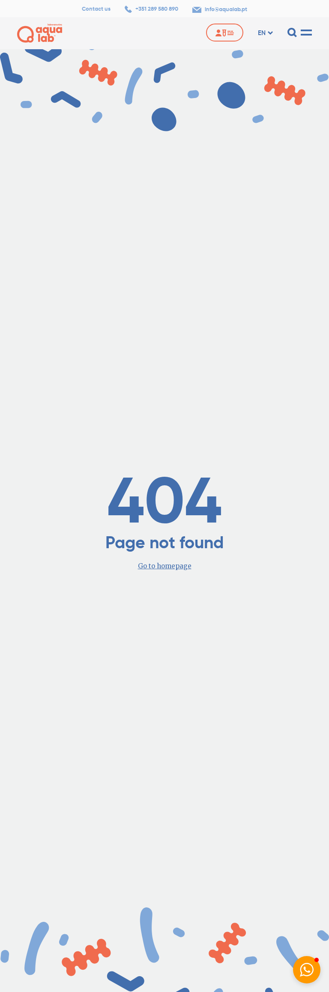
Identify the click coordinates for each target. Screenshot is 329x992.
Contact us (96, 9)
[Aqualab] (39, 33)
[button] (306, 969)
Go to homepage (164, 566)
